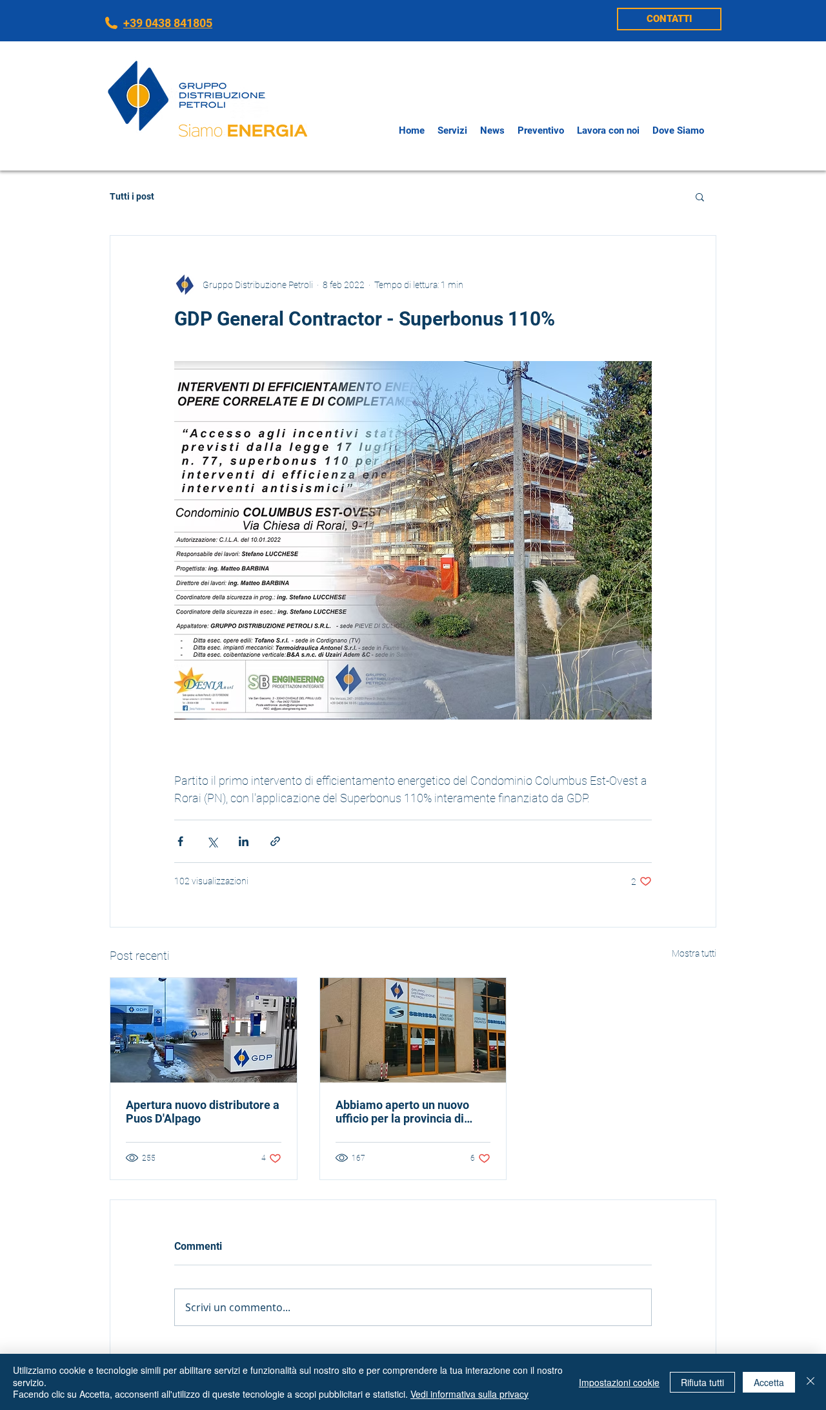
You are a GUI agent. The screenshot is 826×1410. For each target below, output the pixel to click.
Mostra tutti (694, 953)
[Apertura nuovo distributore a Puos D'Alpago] (203, 1030)
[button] (700, 196)
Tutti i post (132, 196)
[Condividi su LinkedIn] (243, 841)
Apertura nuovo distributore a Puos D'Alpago (202, 1111)
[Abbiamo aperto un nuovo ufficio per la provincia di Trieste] (413, 1030)
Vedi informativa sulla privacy (469, 1393)
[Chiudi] (810, 1382)
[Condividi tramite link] (275, 841)
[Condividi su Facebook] (180, 841)
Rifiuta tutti (702, 1382)
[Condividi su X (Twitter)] (212, 841)
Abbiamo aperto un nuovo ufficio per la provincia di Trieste (402, 1111)
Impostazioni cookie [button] (619, 1382)
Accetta (769, 1382)
